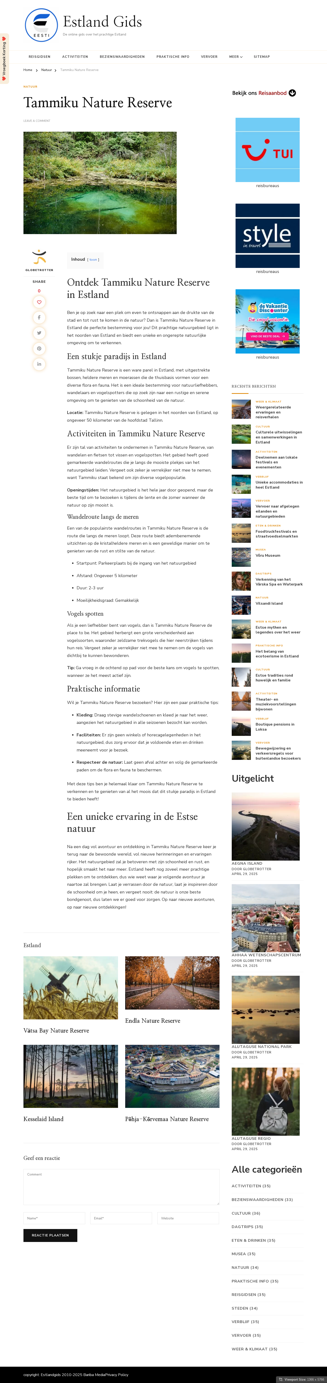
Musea (261, 549)
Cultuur (263, 426)
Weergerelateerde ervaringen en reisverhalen (273, 412)
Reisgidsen (40, 57)
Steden (240, 1308)
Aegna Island (247, 863)
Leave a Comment (36, 121)
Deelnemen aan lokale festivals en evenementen (277, 462)
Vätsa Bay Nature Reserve (56, 1031)
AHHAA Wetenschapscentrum (266, 955)
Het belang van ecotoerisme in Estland (277, 654)
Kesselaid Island (43, 1119)
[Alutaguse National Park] (266, 1010)
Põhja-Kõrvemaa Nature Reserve (167, 1119)
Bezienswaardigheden (122, 57)
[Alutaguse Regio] (266, 1102)
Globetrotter (39, 270)
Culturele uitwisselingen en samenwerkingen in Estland (279, 437)
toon (93, 259)
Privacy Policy (116, 1374)
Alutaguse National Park (262, 1046)
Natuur (30, 87)
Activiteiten (75, 57)
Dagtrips (264, 573)
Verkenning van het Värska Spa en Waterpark (279, 582)
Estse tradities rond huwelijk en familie (274, 678)
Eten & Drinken (268, 525)
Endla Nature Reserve (152, 1021)
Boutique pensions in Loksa (275, 727)
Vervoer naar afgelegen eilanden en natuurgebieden (277, 511)
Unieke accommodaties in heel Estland (279, 485)
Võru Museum (268, 555)
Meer (234, 57)
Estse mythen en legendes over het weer (278, 630)
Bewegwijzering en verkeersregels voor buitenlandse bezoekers (278, 753)
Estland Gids (102, 22)
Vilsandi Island (269, 603)
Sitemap (262, 57)
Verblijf (262, 477)
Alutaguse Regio (251, 1138)
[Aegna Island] (266, 826)
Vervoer (209, 57)
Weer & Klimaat (269, 401)
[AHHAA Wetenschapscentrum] (266, 918)
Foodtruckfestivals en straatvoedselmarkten (277, 534)
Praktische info (173, 57)
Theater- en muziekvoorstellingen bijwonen (276, 704)
